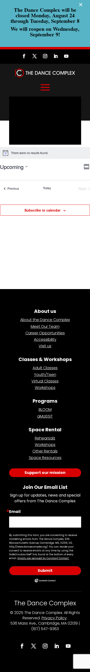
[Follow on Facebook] (24, 56)
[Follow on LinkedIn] (55, 56)
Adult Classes (45, 368)
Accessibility (45, 339)
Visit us (45, 346)
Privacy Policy (54, 618)
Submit (45, 570)
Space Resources (45, 457)
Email (15, 512)
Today (47, 188)
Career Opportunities (45, 333)
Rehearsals (45, 438)
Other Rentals (45, 451)
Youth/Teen (45, 374)
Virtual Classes (45, 381)
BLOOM (45, 409)
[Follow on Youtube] (66, 56)
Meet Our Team (45, 326)
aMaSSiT (45, 416)
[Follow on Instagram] (45, 56)
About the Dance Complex (45, 320)
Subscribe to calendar (42, 210)
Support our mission (45, 472)
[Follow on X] (34, 56)
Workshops (45, 387)
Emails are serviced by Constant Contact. (43, 558)
